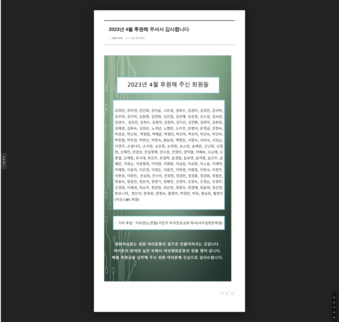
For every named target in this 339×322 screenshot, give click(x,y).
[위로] (334, 307)
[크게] (334, 297)
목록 (4, 161)
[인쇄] (334, 317)
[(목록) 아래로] (334, 312)
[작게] (334, 302)
